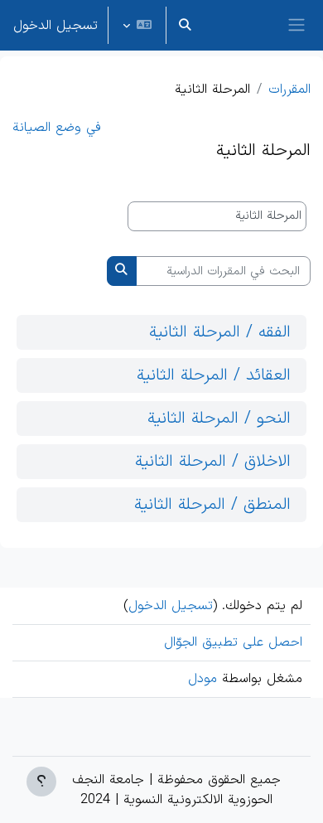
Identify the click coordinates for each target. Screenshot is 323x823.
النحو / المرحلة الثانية (219, 418)
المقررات (289, 89)
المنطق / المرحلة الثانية (212, 504)
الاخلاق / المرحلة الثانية (213, 461)
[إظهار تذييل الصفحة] (41, 781)
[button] (185, 25)
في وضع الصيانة (56, 128)
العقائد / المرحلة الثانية (214, 375)
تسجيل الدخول (55, 26)
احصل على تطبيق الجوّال (233, 642)
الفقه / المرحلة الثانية (220, 332)
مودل (202, 679)
